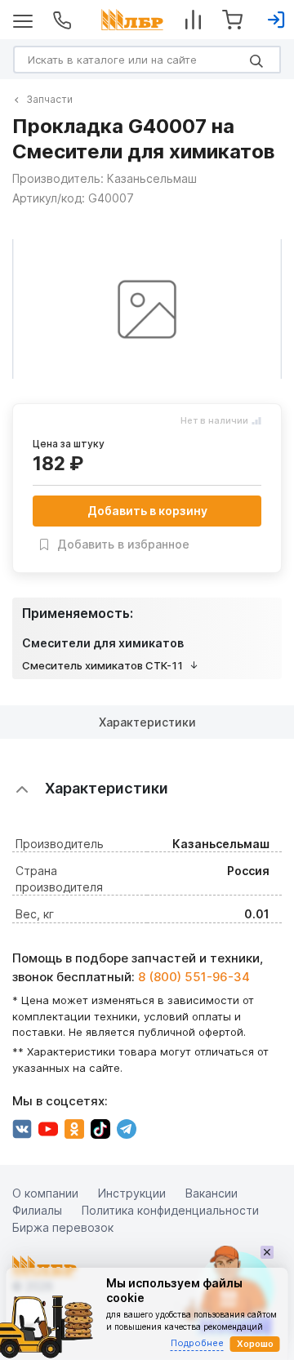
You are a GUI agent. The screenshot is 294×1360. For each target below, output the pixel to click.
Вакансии (211, 1193)
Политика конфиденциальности (170, 1210)
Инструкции (132, 1193)
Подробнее (197, 1343)
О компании (45, 1193)
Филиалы (37, 1210)
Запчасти (49, 99)
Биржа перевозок (63, 1227)
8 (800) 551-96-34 (194, 976)
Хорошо (255, 1343)
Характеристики (147, 722)
